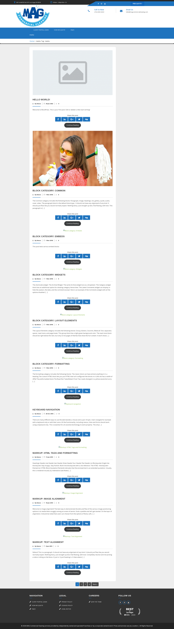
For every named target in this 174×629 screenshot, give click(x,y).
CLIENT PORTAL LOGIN (41, 30)
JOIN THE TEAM (96, 602)
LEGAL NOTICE (66, 609)
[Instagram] (101, 4)
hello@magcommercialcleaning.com (137, 12)
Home (32, 41)
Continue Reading (73, 125)
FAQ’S (72, 30)
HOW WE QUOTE (59, 30)
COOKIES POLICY (67, 605)
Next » (95, 584)
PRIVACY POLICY (67, 602)
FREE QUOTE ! (137, 4)
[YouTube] (128, 602)
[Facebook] (98, 4)
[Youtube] (104, 4)
